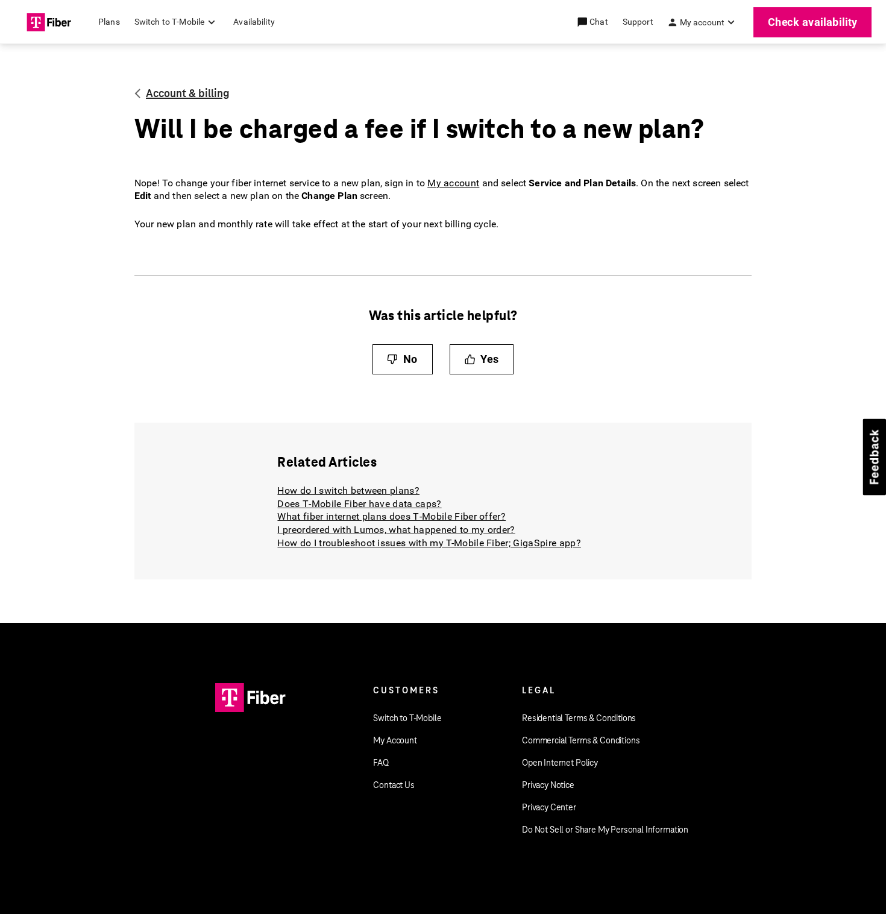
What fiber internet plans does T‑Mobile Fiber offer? (391, 516)
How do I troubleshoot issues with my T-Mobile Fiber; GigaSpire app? (428, 543)
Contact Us (393, 785)
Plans (109, 22)
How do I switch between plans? (348, 490)
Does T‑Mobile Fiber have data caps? (359, 503)
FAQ (381, 762)
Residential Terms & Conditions (579, 718)
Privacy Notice (548, 785)
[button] (600, 22)
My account (453, 183)
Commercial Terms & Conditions (580, 740)
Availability (254, 22)
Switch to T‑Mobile (407, 718)
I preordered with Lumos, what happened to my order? (396, 529)
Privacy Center (549, 807)
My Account (394, 740)
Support (638, 22)
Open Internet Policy (560, 762)
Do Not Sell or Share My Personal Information (605, 829)
